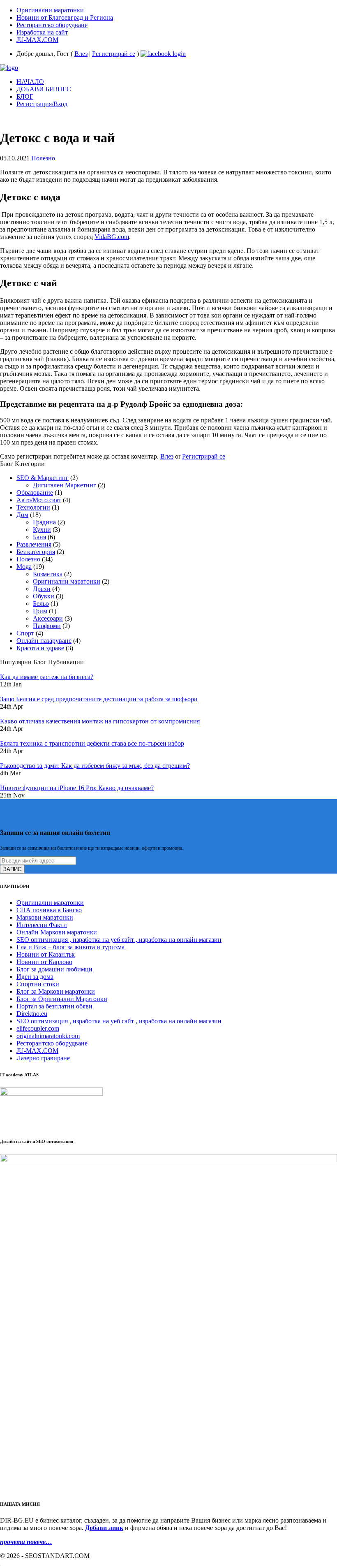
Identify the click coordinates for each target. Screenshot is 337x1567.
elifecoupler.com (37, 1028)
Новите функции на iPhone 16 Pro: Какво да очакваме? (77, 787)
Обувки (43, 596)
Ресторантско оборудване (52, 1043)
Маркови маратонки (44, 917)
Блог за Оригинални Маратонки (61, 998)
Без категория (35, 551)
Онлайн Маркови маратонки (56, 932)
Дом (22, 514)
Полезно (43, 158)
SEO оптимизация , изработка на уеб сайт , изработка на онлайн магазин (119, 939)
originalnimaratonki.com (48, 1035)
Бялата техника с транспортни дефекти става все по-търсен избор (92, 743)
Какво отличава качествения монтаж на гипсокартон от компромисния (100, 721)
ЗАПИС (12, 869)
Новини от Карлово (44, 961)
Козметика (47, 573)
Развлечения (33, 544)
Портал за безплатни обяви (54, 1006)
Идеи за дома (34, 976)
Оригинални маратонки (66, 581)
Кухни (42, 529)
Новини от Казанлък (45, 954)
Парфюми (47, 625)
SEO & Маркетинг (42, 477)
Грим (40, 610)
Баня (39, 536)
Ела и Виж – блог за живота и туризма (71, 946)
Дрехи (42, 588)
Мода (24, 566)
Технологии (33, 507)
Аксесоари (48, 618)
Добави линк (104, 1527)
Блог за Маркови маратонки (55, 991)
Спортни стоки (37, 984)
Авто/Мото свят (38, 499)
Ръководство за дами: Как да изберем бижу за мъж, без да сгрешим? (95, 765)
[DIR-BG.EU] (9, 67)
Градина (44, 522)
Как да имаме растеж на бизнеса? (46, 676)
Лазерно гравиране (43, 1058)
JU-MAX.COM (37, 1050)
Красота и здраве (40, 647)
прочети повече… (26, 1541)
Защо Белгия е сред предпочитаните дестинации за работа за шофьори (99, 698)
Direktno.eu (31, 1013)
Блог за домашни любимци (54, 969)
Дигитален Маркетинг (64, 485)
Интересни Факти (41, 924)
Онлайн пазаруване (44, 640)
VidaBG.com (112, 236)
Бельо (41, 603)
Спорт (25, 633)
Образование (34, 492)
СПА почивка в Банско (49, 909)
